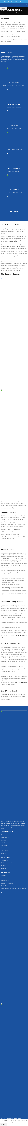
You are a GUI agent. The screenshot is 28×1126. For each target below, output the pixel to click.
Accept (3, 1124)
